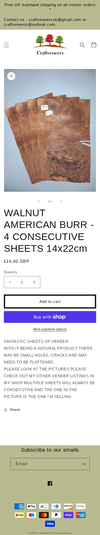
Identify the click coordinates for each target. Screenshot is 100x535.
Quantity (10, 272)
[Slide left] (38, 201)
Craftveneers (43, 533)
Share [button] (15, 409)
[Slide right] (61, 201)
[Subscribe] (83, 464)
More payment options (50, 329)
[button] (6, 45)
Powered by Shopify (61, 533)
